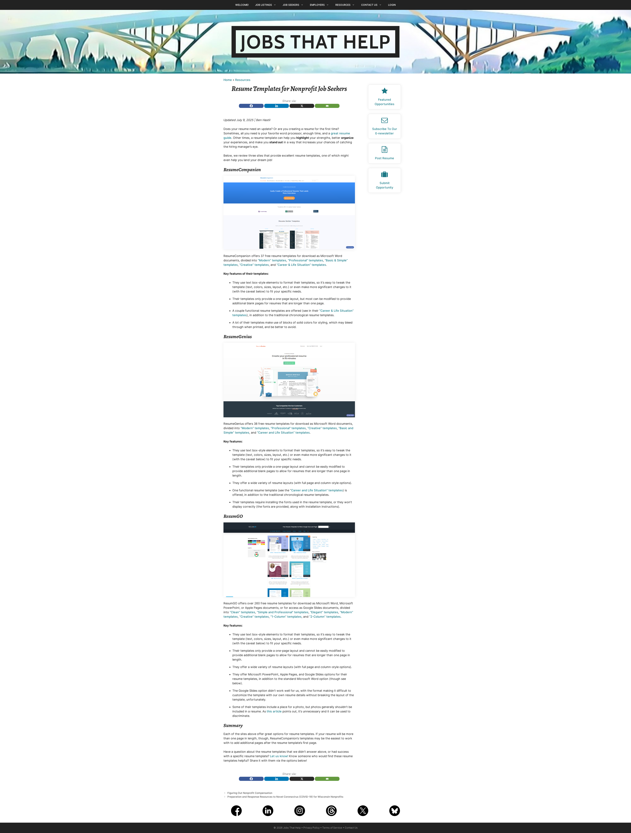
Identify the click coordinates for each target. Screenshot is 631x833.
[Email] (327, 106)
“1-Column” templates (286, 616)
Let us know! (279, 756)
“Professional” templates (305, 260)
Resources (343, 4)
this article (274, 711)
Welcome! (242, 4)
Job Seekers (291, 4)
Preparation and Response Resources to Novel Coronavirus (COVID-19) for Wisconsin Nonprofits (285, 796)
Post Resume (384, 158)
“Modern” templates (272, 260)
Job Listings (263, 4)
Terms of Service (332, 827)
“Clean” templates (242, 612)
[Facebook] (251, 106)
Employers (317, 4)
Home (227, 80)
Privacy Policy (311, 827)
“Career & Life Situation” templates (301, 264)
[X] (302, 106)
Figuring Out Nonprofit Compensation (249, 793)
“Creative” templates (254, 264)
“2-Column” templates (325, 616)
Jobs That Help (315, 41)
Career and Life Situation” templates (317, 490)
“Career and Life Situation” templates (283, 432)
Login (392, 4)
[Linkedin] (276, 106)
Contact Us (369, 4)
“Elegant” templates (324, 612)
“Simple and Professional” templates (282, 612)
